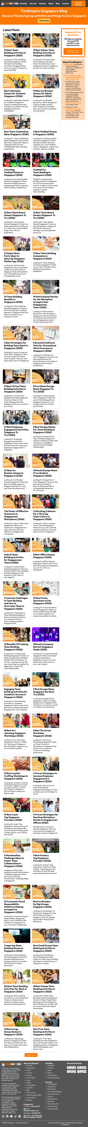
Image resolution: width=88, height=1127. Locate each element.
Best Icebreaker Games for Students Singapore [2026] (15, 93)
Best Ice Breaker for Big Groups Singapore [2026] (42, 904)
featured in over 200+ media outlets (73, 109)
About (29, 1070)
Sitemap (29, 1100)
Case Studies (31, 1078)
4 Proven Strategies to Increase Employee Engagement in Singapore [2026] (45, 777)
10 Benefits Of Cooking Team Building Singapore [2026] (16, 647)
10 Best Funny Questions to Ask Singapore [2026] (42, 600)
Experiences (31, 1068)
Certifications (31, 1085)
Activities (30, 1065)
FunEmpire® (11, 1123)
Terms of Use (31, 1093)
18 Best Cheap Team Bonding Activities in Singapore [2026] (44, 989)
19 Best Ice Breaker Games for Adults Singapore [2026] (43, 93)
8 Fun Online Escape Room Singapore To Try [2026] (43, 389)
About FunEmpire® (31, 1063)
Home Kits (50, 1101)
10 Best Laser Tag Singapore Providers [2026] (13, 817)
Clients (29, 1083)
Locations (30, 1088)
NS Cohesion (51, 1089)
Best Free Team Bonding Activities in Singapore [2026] (44, 1032)
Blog (28, 1090)
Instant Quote (78, 3)
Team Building (44, 21)
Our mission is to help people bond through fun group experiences (74, 77)
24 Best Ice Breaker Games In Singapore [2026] (13, 473)
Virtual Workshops (53, 1078)
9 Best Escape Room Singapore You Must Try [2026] (43, 692)
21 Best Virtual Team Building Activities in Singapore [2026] (15, 389)
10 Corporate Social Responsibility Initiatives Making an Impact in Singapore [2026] (14, 907)
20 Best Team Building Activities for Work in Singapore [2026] (16, 989)
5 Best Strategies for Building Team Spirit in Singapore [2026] (16, 345)
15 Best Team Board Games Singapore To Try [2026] (44, 215)
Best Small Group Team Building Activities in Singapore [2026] (45, 948)
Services (48, 1082)
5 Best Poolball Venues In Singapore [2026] (45, 133)
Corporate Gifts (52, 1109)
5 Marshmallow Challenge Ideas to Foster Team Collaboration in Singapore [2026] (14, 861)
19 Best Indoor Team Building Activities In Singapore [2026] (44, 53)
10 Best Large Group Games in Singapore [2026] (13, 1032)
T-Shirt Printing (52, 1106)
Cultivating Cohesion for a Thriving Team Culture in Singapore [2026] (44, 515)
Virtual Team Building (54, 1091)
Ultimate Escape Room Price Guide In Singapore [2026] (45, 473)
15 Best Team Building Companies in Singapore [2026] (44, 256)
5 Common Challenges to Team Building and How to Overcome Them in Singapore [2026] (16, 603)
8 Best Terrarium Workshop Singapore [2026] (42, 733)
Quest (49, 1070)
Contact (29, 1073)
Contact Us (28, 1104)
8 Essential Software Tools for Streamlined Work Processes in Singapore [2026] (44, 346)
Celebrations (51, 1087)
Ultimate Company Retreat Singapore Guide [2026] (43, 647)
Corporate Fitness (53, 1094)
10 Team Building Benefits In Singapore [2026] (13, 299)
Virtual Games (52, 1075)
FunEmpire (69, 64)
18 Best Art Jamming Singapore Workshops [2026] (15, 733)
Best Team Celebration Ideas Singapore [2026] (16, 133)
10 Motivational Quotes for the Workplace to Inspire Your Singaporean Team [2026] (45, 302)
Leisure (49, 1073)
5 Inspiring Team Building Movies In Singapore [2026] (13, 948)
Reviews (29, 1075)
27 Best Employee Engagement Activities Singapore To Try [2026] (16, 430)
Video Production (53, 1104)
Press (28, 1080)
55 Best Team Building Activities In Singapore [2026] (15, 53)
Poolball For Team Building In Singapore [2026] (42, 172)
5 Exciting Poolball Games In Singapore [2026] (13, 172)
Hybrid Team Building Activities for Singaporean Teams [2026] (14, 558)
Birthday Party (52, 1099)
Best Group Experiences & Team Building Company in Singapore (66, 1123)
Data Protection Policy (34, 1095)
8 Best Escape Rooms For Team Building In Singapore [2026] (44, 429)
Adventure (51, 1065)
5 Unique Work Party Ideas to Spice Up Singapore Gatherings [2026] (14, 257)
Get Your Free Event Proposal (73, 51)
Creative (50, 1068)
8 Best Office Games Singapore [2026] (44, 556)
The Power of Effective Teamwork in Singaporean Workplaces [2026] (16, 515)
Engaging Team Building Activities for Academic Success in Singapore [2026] (15, 693)
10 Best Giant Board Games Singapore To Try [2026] (15, 215)
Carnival (50, 1096)
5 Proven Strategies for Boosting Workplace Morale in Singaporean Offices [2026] (45, 818)
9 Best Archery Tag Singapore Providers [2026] (42, 858)
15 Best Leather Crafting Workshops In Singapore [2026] (16, 776)
